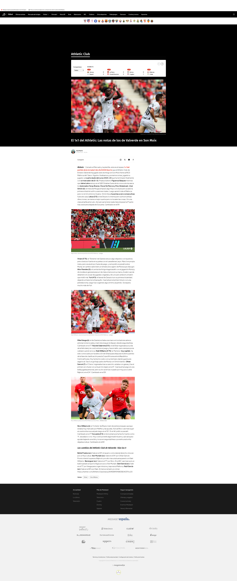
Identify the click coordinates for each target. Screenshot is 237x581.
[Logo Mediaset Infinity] (83, 528)
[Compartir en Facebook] (133, 160)
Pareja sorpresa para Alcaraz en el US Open (14, 10)
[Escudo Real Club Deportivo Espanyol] (102, 21)
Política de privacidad (112, 557)
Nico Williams (94, 477)
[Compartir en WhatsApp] (120, 160)
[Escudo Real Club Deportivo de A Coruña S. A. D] (130, 21)
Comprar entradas (126, 494)
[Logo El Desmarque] (83, 535)
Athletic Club (80, 54)
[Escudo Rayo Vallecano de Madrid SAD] (127, 21)
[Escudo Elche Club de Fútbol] (99, 21)
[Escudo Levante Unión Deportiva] (113, 21)
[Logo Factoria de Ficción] (107, 535)
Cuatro (99, 501)
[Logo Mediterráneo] (141, 548)
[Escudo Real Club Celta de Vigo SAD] (92, 21)
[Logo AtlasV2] (95, 548)
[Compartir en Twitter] (124, 160)
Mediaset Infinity (102, 494)
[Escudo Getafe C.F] (109, 21)
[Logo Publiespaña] (118, 548)
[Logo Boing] (130, 535)
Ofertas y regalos (126, 497)
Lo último (76, 497)
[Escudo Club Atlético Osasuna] (120, 21)
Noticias (76, 494)
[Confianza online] (118, 574)
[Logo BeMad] (84, 541)
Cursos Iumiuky (125, 501)
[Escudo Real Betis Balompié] (134, 21)
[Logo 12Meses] (153, 541)
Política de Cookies (139, 557)
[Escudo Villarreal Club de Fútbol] (151, 21)
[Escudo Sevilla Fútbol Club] (144, 21)
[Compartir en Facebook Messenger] (129, 160)
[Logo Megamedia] (119, 565)
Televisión (76, 501)
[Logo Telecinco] (106, 528)
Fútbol (10, 14)
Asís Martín (79, 150)
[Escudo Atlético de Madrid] (88, 21)
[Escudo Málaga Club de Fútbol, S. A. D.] (116, 21)
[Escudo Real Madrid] (137, 21)
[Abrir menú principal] (234, 14)
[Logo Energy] (153, 535)
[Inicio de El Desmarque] (3, 14)
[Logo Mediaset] (118, 520)
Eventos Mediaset (126, 505)
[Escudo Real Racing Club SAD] (123, 21)
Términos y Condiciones (99, 557)
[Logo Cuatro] (130, 528)
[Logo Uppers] (107, 541)
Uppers (99, 508)
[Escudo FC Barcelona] (106, 21)
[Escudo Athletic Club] (85, 21)
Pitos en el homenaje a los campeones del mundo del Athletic (47, 10)
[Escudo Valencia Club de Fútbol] (148, 21)
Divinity (99, 505)
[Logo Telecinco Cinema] (130, 541)
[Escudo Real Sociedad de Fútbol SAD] (141, 21)
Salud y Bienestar (126, 508)
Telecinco (100, 497)
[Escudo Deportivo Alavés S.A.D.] (95, 21)
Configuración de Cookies (126, 557)
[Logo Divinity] (153, 528)
